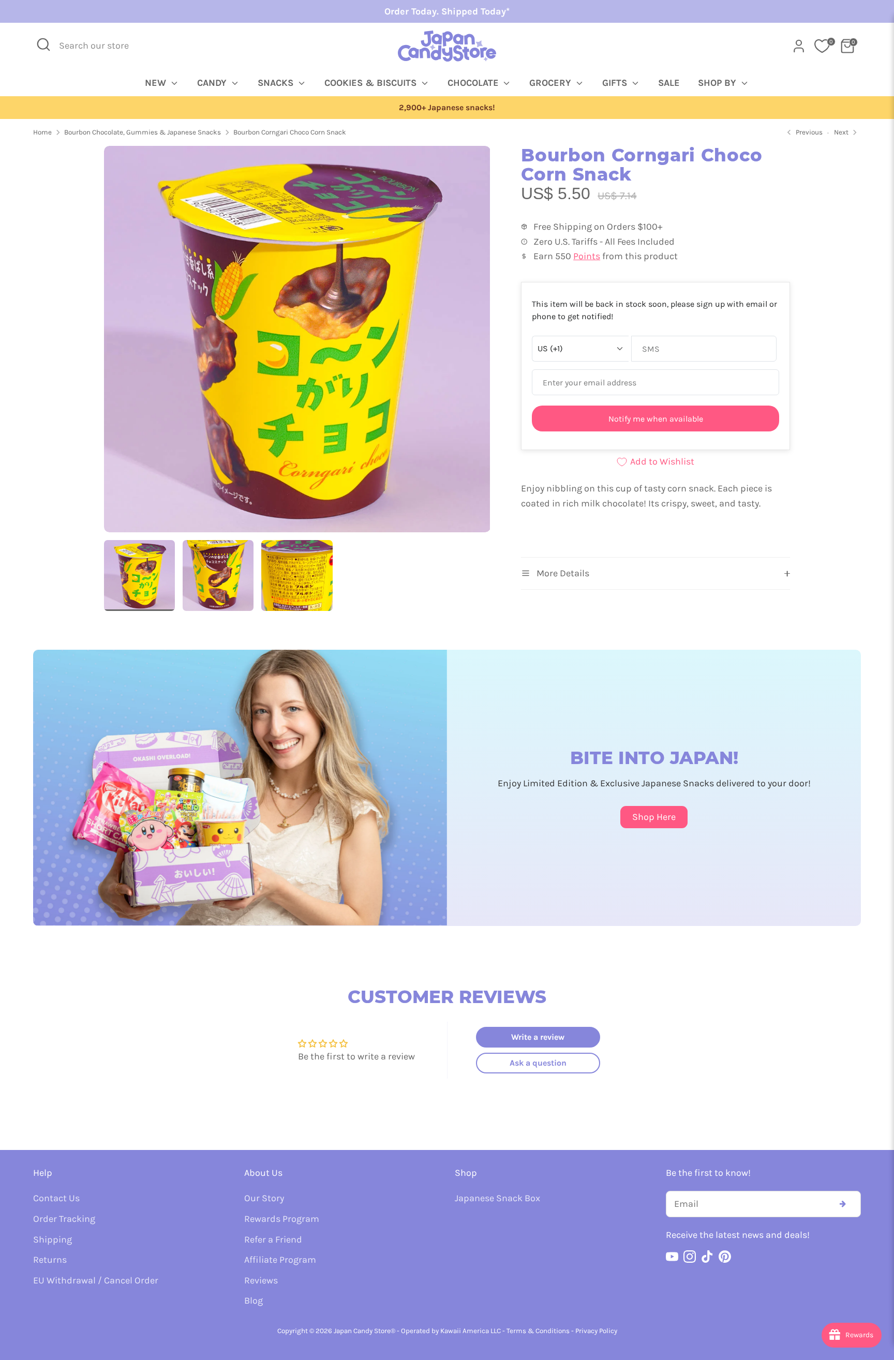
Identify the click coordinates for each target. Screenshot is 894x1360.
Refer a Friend (273, 1239)
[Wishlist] (822, 46)
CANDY (213, 82)
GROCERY (551, 82)
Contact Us (56, 1198)
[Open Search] (43, 44)
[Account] (798, 46)
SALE (669, 82)
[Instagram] (689, 1256)
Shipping (52, 1239)
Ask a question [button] (538, 1063)
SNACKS (277, 82)
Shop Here (654, 817)
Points (586, 256)
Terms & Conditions (538, 1331)
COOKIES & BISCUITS (371, 82)
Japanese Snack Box (497, 1198)
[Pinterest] (725, 1256)
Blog (253, 1300)
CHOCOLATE (474, 82)
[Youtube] (672, 1256)
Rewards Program (281, 1218)
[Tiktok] (707, 1256)
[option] (447, 107)
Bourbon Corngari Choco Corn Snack (289, 132)
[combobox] (101, 45)
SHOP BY (718, 82)
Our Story (264, 1198)
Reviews (261, 1280)
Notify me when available (655, 419)
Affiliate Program (280, 1259)
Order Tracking (64, 1218)
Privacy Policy (596, 1331)
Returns (50, 1259)
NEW (157, 82)
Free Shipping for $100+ (447, 107)
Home (42, 132)
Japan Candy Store (362, 1331)
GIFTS (616, 82)
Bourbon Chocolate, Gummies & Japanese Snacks (142, 132)
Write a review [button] (537, 1037)
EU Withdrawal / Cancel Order (95, 1280)
